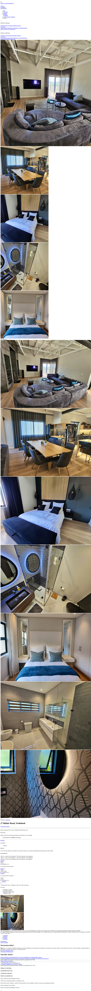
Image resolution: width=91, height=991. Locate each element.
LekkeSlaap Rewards (5, 28)
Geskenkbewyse (27, 957)
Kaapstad (5, 13)
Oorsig (2, 826)
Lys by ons (3, 26)
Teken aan (3, 29)
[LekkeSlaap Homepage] (4, 8)
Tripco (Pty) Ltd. (7, 963)
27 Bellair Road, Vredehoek (9, 17)
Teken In (40, 957)
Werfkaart (2, 960)
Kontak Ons (12, 29)
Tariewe (8, 826)
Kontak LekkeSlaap (5, 957)
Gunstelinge (3, 7)
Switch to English (8, 25)
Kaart (5, 826)
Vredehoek (5, 15)
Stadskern (5, 14)
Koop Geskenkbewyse (15, 28)
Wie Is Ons (7, 29)
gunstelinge (14, 25)
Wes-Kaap (5, 11)
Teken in (19, 25)
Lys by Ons (20, 957)
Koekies (20, 964)
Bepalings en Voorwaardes (8, 960)
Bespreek (2, 840)
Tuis (4, 10)
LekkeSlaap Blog (23, 28)
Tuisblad (2, 25)
